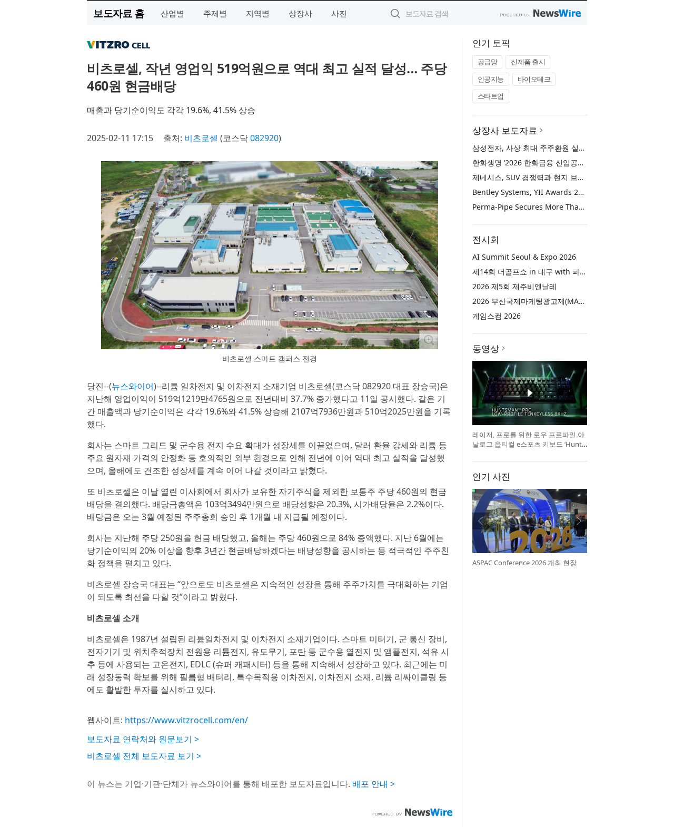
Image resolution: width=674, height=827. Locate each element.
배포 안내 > (373, 784)
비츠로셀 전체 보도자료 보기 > (144, 756)
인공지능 (491, 79)
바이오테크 (534, 79)
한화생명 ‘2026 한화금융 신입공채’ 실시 (537, 162)
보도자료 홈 (118, 12)
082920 (264, 138)
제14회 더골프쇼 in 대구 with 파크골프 (537, 272)
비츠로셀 (201, 138)
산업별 (172, 13)
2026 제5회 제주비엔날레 (514, 286)
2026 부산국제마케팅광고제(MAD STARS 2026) (550, 301)
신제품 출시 (528, 61)
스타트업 (491, 96)
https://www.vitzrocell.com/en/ (186, 720)
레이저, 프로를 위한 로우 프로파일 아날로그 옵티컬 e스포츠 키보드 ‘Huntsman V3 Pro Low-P (528, 444)
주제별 (215, 13)
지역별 (258, 13)
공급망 (488, 61)
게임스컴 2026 (496, 316)
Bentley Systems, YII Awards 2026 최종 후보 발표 (556, 192)
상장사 (300, 13)
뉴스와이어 (133, 386)
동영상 (485, 348)
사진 (339, 13)
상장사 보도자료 (504, 130)
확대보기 (428, 339)
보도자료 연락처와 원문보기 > (143, 739)
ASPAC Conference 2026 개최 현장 (524, 562)
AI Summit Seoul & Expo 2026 (524, 257)
